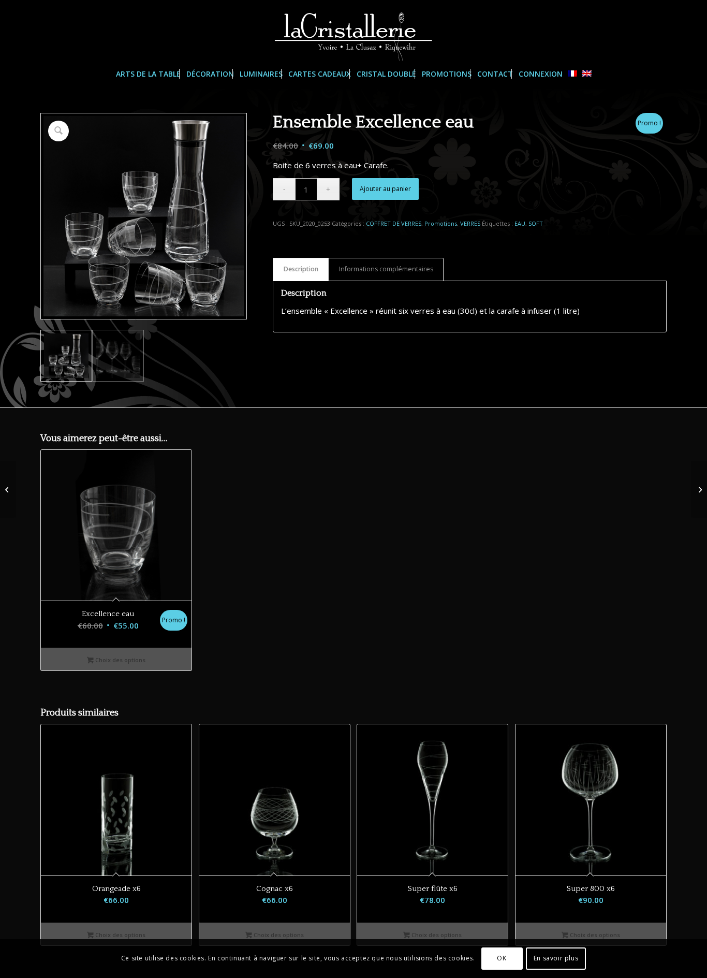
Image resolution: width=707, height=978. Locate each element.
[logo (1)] (353, 30)
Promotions (440, 223)
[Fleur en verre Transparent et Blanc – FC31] (699, 489)
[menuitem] (148, 74)
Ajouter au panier (385, 188)
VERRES (470, 223)
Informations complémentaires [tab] (386, 269)
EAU (519, 223)
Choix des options (119, 660)
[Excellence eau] (8, 489)
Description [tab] (301, 269)
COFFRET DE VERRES (393, 223)
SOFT (535, 223)
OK (501, 958)
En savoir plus (556, 958)
